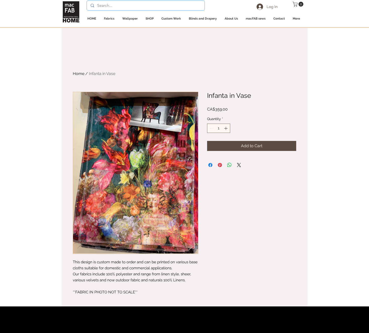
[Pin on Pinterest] (220, 165)
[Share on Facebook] (210, 165)
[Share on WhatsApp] (229, 165)
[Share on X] (239, 165)
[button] (298, 4)
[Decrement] (211, 128)
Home (78, 73)
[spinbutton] (218, 128)
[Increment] (226, 128)
